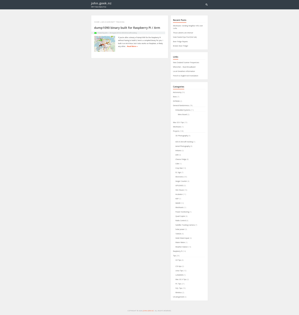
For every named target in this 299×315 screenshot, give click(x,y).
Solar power (180, 229)
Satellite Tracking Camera (185, 225)
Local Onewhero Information (184, 71)
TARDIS (178, 234)
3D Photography (181, 135)
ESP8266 (176, 101)
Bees (175, 97)
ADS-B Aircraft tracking (129, 33)
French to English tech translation (185, 76)
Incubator (179, 194)
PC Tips (178, 284)
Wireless (178, 292)
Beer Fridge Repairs (180, 41)
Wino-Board (182, 114)
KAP (177, 198)
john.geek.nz (101, 3)
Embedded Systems (182, 110)
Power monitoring (182, 212)
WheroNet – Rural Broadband (184, 67)
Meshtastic (177, 127)
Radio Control (180, 220)
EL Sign (178, 172)
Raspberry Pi (177, 251)
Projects (176, 131)
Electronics (179, 177)
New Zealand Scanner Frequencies (186, 62)
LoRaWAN (179, 275)
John (106, 33)
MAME (177, 203)
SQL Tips (178, 288)
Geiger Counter (181, 181)
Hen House (179, 190)
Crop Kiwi (179, 168)
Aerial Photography (182, 146)
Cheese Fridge (180, 159)
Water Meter (180, 242)
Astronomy (177, 92)
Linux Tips (179, 270)
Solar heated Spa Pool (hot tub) (185, 37)
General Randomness (181, 105)
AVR (176, 155)
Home (97, 22)
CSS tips (178, 266)
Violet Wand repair (182, 238)
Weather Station (181, 247)
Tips (174, 255)
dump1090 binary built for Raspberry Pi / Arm (127, 28)
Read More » (132, 46)
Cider (177, 163)
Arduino (178, 150)
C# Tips (178, 260)
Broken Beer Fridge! (180, 46)
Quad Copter (180, 216)
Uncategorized (178, 297)
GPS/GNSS (179, 185)
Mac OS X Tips (178, 122)
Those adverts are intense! (183, 33)
